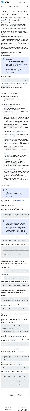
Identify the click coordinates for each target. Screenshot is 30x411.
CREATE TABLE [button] (18, 64)
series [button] (3, 201)
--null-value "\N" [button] (15, 362)
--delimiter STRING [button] (9, 126)
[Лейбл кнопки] (27, 2)
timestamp (12, 228)
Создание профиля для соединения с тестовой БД (15, 195)
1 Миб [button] (21, 146)
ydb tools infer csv (21, 63)
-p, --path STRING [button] (8, 99)
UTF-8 (26, 52)
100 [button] (5, 153)
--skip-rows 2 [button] (18, 336)
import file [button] (17, 17)
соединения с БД (24, 83)
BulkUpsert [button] (19, 36)
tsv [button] (22, 162)
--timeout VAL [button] (7, 106)
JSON (27, 19)
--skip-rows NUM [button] (8, 111)
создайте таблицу (20, 200)
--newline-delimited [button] (9, 169)
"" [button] (4, 137)
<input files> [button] (5, 86)
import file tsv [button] (20, 131)
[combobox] (20, 2)
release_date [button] (14, 223)
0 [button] (16, 114)
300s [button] (17, 109)
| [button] (14, 305)
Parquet (3, 20)
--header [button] (6, 115)
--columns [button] (6, 159)
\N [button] (10, 352)
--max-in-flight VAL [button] (9, 147)
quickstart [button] (9, 193)
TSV (6, 20)
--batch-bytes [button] (14, 24)
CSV (24, 19)
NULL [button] (14, 136)
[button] (25, 80)
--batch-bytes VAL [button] (8, 139)
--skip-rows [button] (12, 118)
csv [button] (23, 161)
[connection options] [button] (9, 83)
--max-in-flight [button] (22, 28)
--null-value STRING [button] (9, 134)
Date (12, 224)
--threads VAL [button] (7, 155)
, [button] (16, 132)
